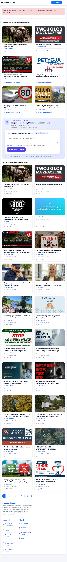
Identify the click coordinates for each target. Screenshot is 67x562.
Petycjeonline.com (8, 2)
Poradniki (6, 520)
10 (31, 496)
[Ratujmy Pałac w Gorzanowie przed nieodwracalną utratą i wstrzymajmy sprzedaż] (50, 100)
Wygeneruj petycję (17, 149)
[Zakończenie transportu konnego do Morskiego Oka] (17, 40)
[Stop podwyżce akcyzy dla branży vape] (50, 39)
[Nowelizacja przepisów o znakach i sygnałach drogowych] (17, 100)
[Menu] (64, 2)
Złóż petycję (56, 2)
